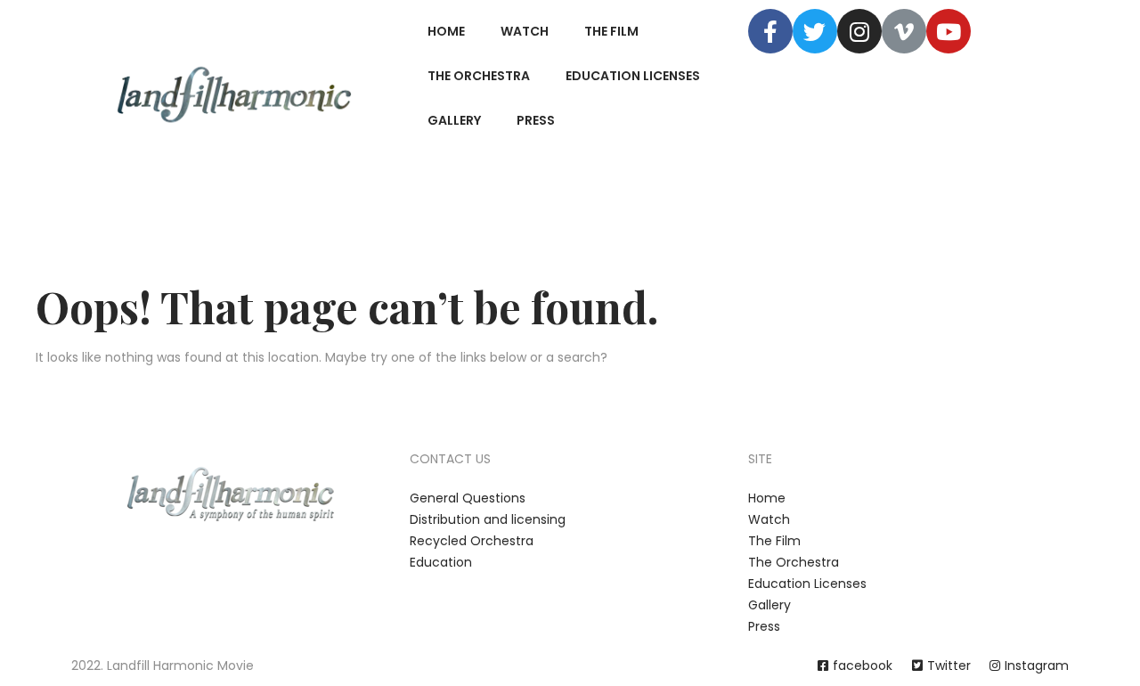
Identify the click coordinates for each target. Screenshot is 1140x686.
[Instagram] (859, 31)
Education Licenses (633, 76)
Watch (525, 31)
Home (446, 31)
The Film (611, 31)
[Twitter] (815, 31)
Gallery (454, 120)
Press (536, 120)
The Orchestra (479, 76)
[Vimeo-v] (904, 31)
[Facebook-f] (770, 31)
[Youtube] (948, 31)
